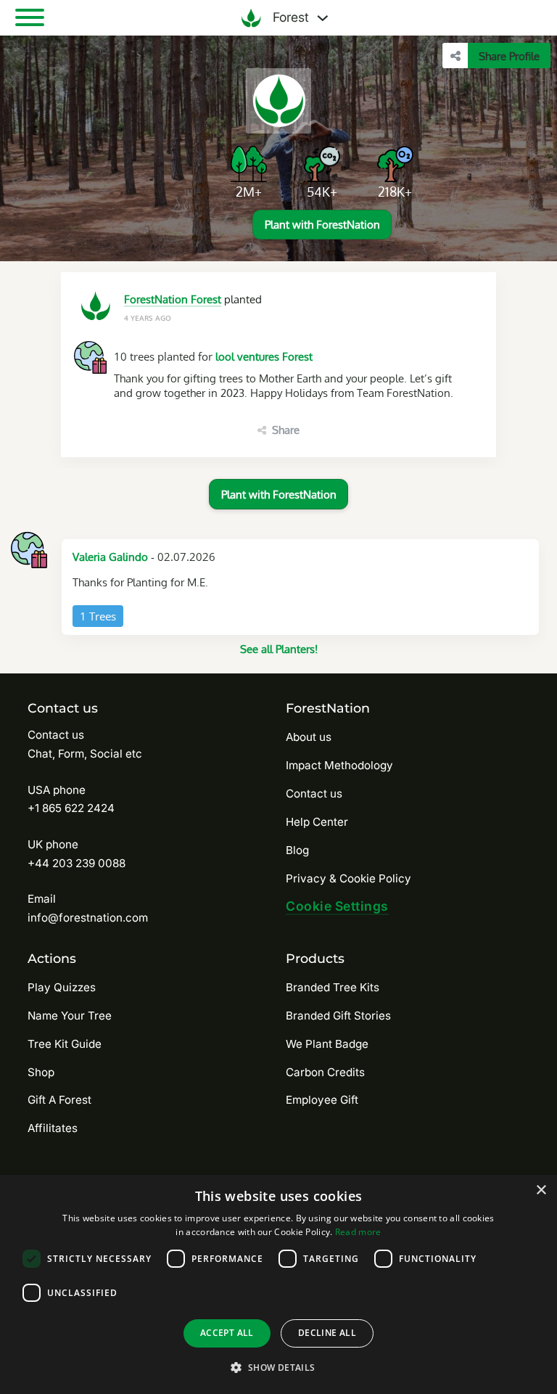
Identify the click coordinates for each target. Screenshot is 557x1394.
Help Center (317, 822)
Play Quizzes (62, 987)
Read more (358, 1232)
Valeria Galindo (110, 556)
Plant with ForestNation (322, 224)
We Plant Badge (327, 1044)
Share (286, 429)
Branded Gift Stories (338, 1015)
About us (308, 737)
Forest (289, 17)
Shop (41, 1072)
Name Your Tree (70, 1015)
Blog (297, 850)
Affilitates (53, 1128)
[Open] (29, 17)
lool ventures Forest (264, 356)
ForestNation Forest (172, 299)
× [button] (540, 1190)
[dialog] (278, 1284)
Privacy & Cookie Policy (348, 878)
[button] (278, 1367)
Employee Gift (322, 1100)
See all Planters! (279, 648)
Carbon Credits (325, 1072)
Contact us (314, 793)
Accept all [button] (227, 1333)
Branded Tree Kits (332, 987)
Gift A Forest (59, 1100)
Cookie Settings (337, 906)
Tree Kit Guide (65, 1044)
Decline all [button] (327, 1333)
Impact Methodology (339, 765)
